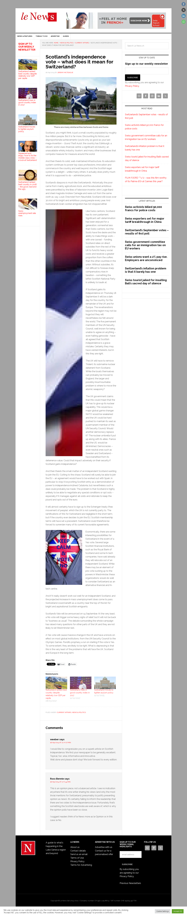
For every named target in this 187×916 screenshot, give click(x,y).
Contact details (78, 850)
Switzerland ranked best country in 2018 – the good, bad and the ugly (27, 185)
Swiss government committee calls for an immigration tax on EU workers (145, 245)
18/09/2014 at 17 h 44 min (60, 782)
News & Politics (79, 712)
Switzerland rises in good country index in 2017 (80, 692)
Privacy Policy (132, 86)
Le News (39, 18)
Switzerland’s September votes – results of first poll (147, 232)
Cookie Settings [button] (162, 911)
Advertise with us (103, 847)
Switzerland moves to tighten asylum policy (26, 129)
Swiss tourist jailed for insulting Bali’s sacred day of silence (146, 281)
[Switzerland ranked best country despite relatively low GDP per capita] (56, 683)
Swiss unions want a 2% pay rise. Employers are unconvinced (146, 258)
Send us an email (78, 854)
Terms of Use (77, 858)
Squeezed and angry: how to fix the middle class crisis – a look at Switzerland (27, 156)
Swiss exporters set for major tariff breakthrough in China (144, 220)
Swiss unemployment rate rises (27, 213)
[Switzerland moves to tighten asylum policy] (105, 683)
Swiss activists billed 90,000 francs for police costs (143, 208)
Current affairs (64, 712)
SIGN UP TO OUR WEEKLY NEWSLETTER (26, 46)
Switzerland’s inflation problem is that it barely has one (145, 270)
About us (75, 847)
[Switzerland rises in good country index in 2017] (81, 683)
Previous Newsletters (130, 883)
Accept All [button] (177, 911)
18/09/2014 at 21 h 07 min (60, 742)
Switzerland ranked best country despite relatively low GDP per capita (27, 74)
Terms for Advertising (81, 865)
